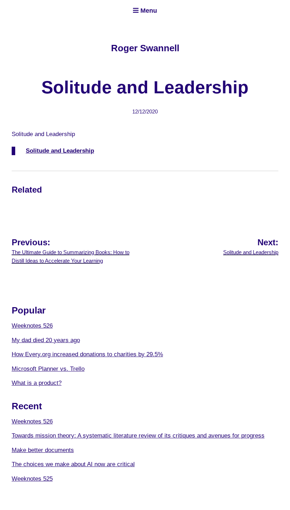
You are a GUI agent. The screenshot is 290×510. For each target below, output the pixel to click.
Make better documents (43, 450)
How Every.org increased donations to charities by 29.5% (87, 354)
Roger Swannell (145, 48)
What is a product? (37, 383)
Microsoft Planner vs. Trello (48, 368)
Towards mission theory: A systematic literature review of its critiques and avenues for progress (138, 435)
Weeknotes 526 (32, 325)
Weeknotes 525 (32, 478)
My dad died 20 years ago (46, 340)
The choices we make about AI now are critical (73, 464)
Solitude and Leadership (60, 150)
